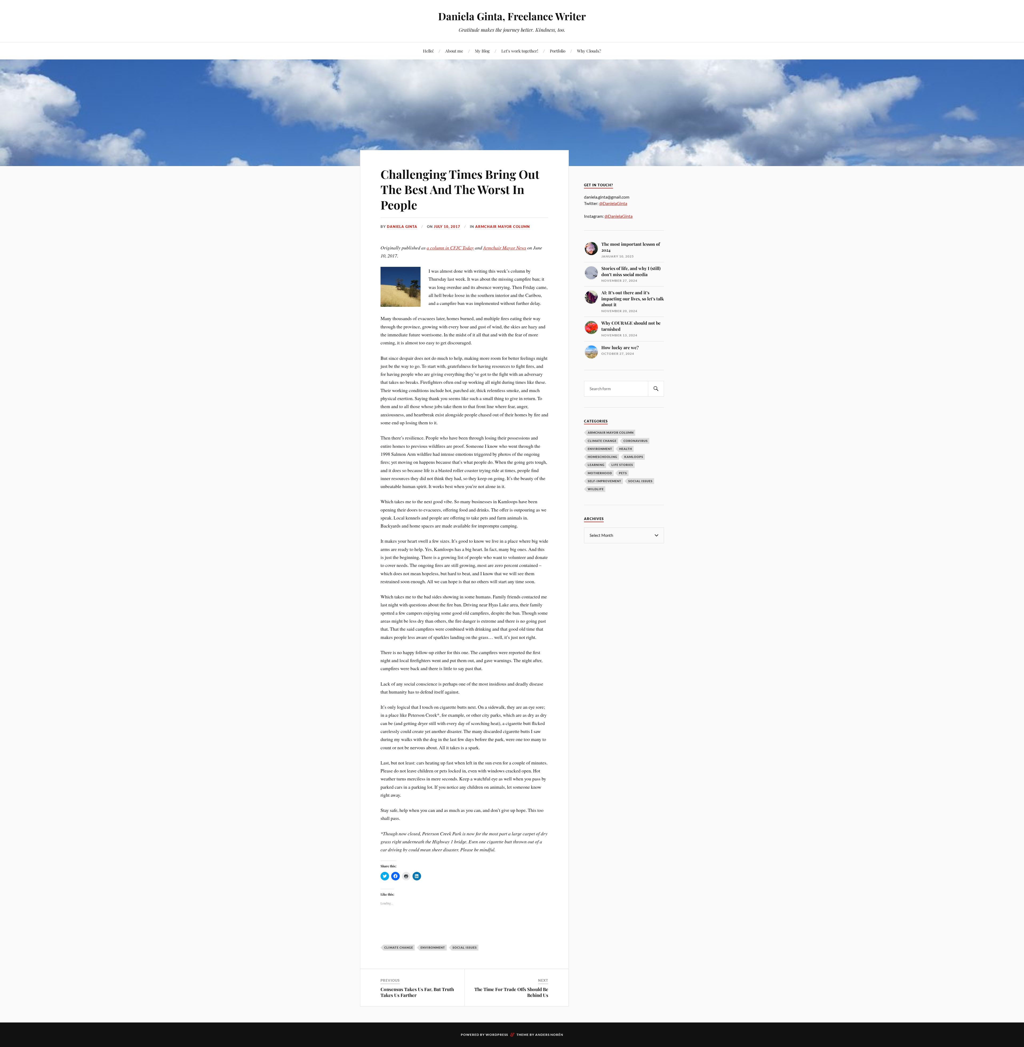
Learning (596, 464)
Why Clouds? (589, 51)
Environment (600, 448)
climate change (398, 947)
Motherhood (600, 473)
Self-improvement (604, 481)
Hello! (428, 51)
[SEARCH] (656, 389)
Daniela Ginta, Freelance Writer (512, 16)
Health (625, 448)
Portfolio (557, 51)
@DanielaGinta (613, 203)
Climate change (602, 440)
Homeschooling (602, 456)
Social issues (465, 947)
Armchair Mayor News (504, 247)
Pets (623, 473)
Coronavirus (635, 440)
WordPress (497, 1035)
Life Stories (622, 464)
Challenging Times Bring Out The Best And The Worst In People (460, 189)
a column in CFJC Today (450, 247)
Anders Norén (549, 1035)
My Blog (482, 51)
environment (433, 947)
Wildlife (596, 489)
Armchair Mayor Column (502, 226)
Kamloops (633, 456)
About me (454, 51)
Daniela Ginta (402, 226)
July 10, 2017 (447, 226)
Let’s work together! (519, 51)
